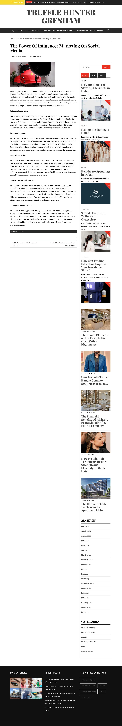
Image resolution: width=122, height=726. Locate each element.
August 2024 (86, 536)
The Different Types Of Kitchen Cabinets (25, 244)
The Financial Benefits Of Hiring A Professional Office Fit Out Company (75, 2)
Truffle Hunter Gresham (61, 16)
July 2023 (85, 569)
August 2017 (86, 607)
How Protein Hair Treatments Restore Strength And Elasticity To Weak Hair (94, 465)
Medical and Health (64, 30)
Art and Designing (31, 30)
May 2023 (85, 579)
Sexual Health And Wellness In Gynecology (63, 244)
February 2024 (87, 560)
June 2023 (85, 574)
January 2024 (86, 564)
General (100, 30)
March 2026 (86, 531)
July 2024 (85, 541)
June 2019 (85, 593)
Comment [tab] (102, 75)
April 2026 (85, 526)
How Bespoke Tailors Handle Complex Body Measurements (95, 380)
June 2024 (85, 545)
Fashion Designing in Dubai (95, 131)
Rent (83, 647)
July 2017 (84, 612)
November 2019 (87, 583)
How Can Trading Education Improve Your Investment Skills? (93, 265)
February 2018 (86, 603)
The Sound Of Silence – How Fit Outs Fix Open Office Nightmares (95, 339)
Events (92, 30)
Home (20, 30)
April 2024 (85, 550)
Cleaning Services (81, 30)
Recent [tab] (93, 75)
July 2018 (84, 598)
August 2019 (86, 588)
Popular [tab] (85, 75)
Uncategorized (87, 651)
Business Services (48, 30)
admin (39, 56)
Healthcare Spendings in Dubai (95, 172)
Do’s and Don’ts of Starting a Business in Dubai (95, 88)
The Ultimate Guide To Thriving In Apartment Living (94, 507)
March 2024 (86, 555)
